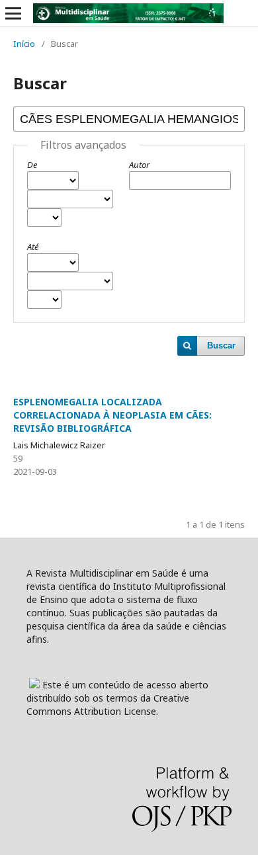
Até (32, 247)
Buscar (221, 345)
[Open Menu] (13, 13)
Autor (139, 165)
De (32, 165)
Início (24, 44)
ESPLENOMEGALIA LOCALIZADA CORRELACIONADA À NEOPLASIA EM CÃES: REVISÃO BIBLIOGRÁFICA (112, 414)
